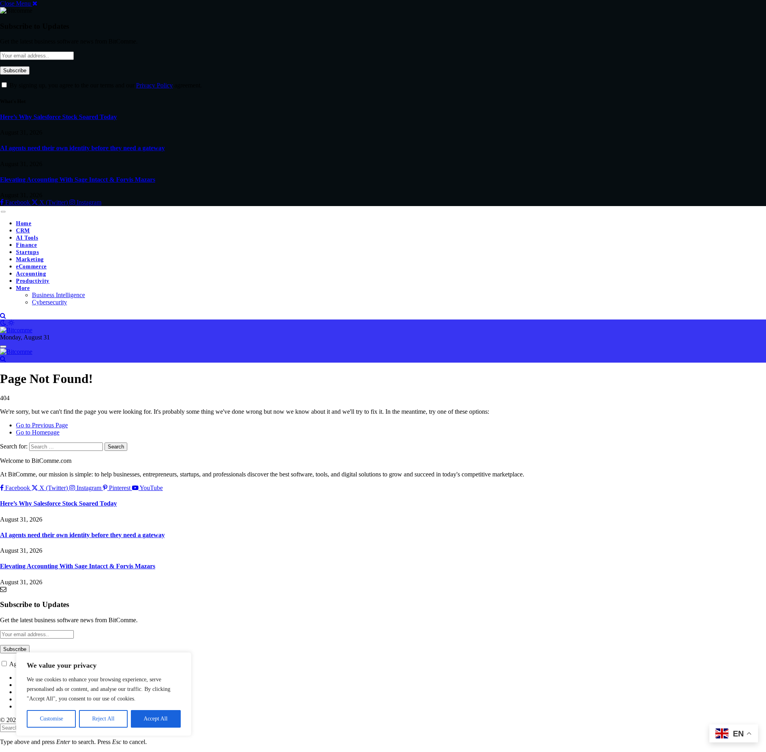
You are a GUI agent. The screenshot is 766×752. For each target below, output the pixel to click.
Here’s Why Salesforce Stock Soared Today (58, 116)
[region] (104, 694)
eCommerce (31, 267)
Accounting (31, 274)
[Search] (3, 315)
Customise (51, 719)
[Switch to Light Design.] (11, 322)
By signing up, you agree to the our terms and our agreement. (105, 85)
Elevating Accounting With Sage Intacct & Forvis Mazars (77, 179)
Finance (26, 245)
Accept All (156, 719)
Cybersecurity (49, 302)
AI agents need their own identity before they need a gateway (82, 148)
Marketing (30, 259)
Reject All (103, 719)
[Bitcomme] (16, 330)
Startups (27, 252)
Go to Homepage (37, 432)
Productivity (32, 281)
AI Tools (27, 238)
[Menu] (3, 211)
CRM (23, 231)
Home (24, 223)
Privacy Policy (154, 85)
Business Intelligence (58, 295)
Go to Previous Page (42, 425)
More (23, 288)
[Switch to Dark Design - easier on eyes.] (4, 322)
